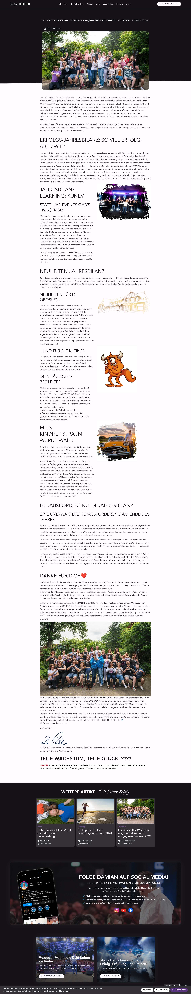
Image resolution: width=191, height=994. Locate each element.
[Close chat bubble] (179, 985)
